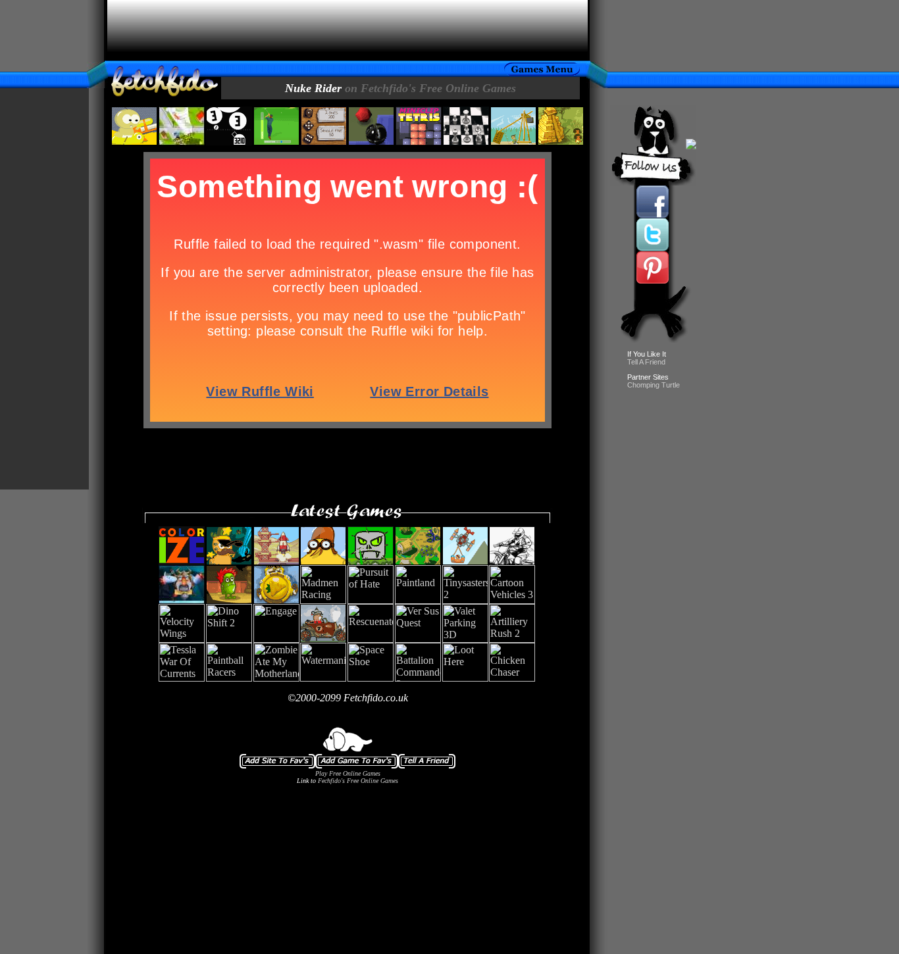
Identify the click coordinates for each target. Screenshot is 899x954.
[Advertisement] (347, 30)
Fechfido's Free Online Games (358, 780)
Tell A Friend (646, 362)
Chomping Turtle (653, 385)
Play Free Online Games (347, 773)
